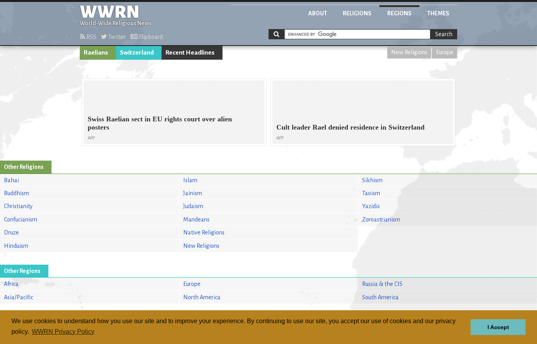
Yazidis (371, 206)
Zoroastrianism (381, 219)
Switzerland (137, 52)
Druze (11, 232)
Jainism (192, 193)
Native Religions (203, 232)
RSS (90, 37)
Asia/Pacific (18, 297)
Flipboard (150, 37)
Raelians (96, 52)
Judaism (193, 206)
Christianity (18, 206)
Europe (444, 52)
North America (202, 297)
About (317, 13)
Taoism (371, 193)
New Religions (409, 52)
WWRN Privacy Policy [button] (63, 331)
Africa (11, 284)
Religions (357, 13)
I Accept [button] (498, 327)
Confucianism (20, 219)
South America (380, 297)
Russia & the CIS (382, 284)
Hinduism (16, 246)
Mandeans (196, 219)
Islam (190, 180)
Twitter (116, 37)
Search (443, 34)
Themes (438, 13)
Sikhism (372, 180)
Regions (399, 13)
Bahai (11, 180)
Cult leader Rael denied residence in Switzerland (350, 127)
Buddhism (16, 193)
